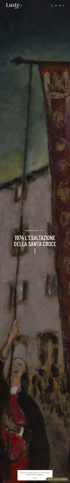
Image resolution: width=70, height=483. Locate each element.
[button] (57, 479)
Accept (35, 478)
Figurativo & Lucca (31, 230)
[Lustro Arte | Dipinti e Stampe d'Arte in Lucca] (14, 5)
